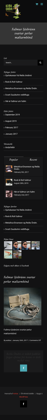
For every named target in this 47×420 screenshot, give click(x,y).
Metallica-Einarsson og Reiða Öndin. (21, 88)
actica (8, 340)
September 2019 (12, 114)
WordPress (23, 397)
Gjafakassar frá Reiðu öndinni (18, 75)
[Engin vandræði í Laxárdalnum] (26, 245)
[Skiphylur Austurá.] (35, 245)
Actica (15, 394)
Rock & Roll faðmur (13, 82)
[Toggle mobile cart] (37, 4)
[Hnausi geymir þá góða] (17, 254)
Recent (33, 159)
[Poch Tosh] (8, 245)
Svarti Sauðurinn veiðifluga (17, 95)
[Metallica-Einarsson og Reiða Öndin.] (9, 167)
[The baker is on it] (17, 245)
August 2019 (11, 121)
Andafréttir (10, 147)
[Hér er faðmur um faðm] (9, 192)
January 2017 (11, 134)
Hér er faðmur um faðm (15, 101)
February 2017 (11, 127)
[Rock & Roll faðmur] (9, 181)
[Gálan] (8, 254)
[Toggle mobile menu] (42, 4)
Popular (13, 159)
